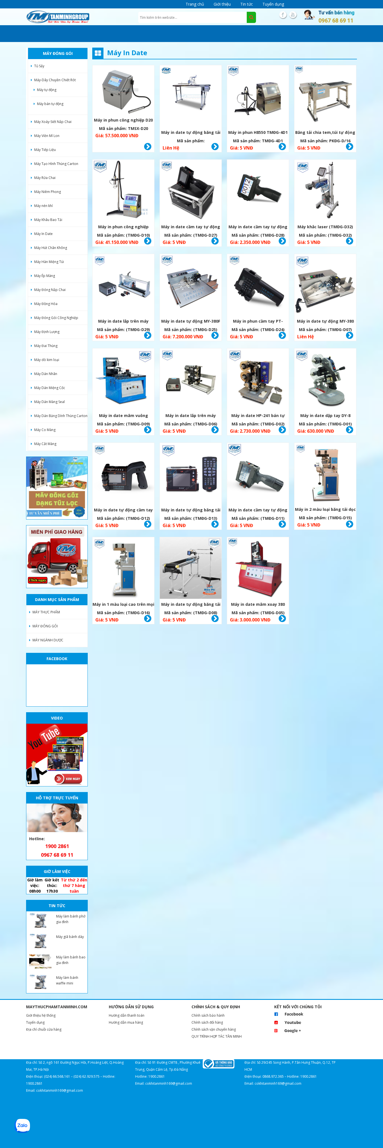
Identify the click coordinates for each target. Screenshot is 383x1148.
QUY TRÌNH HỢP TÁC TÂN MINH (217, 1036)
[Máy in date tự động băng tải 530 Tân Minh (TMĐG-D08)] (191, 568)
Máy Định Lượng (46, 331)
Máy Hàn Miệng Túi (49, 261)
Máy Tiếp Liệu (45, 149)
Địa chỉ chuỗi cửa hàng (43, 1029)
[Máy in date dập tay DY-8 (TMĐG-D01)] (325, 379)
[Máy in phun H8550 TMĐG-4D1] (258, 96)
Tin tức (246, 4)
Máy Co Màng (45, 429)
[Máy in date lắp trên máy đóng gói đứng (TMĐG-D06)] (191, 379)
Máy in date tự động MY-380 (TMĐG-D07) (325, 321)
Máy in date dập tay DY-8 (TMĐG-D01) (325, 416)
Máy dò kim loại (46, 359)
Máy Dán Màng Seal (49, 401)
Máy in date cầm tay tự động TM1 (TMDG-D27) (190, 227)
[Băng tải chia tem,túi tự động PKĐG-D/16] (325, 96)
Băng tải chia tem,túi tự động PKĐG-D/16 (325, 133)
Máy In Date (43, 233)
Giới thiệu (222, 4)
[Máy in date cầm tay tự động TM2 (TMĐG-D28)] (258, 191)
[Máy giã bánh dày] (40, 941)
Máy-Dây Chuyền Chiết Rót (55, 80)
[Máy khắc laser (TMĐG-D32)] (325, 191)
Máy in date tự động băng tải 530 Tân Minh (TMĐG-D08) (190, 605)
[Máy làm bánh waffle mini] (40, 982)
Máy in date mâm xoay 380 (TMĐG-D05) (258, 605)
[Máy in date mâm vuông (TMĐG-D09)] (123, 379)
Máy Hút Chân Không (50, 247)
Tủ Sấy (39, 66)
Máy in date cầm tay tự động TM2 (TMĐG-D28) (258, 227)
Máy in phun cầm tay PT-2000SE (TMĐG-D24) (258, 321)
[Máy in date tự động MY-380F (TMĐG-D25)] (191, 285)
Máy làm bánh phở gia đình (70, 919)
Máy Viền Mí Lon (46, 135)
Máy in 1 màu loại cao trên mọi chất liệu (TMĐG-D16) (123, 605)
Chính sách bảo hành (208, 1015)
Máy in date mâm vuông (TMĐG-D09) (123, 416)
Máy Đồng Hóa (45, 303)
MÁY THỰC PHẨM (46, 612)
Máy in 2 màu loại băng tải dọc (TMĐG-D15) (325, 510)
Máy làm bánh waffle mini (67, 980)
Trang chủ (195, 4)
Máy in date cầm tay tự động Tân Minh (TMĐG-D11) (258, 510)
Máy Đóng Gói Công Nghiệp (56, 317)
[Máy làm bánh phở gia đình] (40, 921)
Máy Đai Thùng (45, 345)
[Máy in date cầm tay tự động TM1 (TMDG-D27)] (191, 191)
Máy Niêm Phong (47, 191)
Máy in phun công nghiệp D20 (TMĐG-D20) (123, 120)
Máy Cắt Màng (45, 443)
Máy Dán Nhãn (45, 373)
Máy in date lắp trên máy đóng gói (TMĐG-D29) (123, 321)
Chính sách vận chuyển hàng (214, 1029)
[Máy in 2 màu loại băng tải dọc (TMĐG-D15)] (325, 474)
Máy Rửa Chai (45, 177)
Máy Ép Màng (44, 275)
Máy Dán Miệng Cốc (49, 387)
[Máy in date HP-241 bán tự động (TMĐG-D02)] (258, 379)
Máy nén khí (43, 205)
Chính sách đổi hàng (207, 1022)
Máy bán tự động (50, 103)
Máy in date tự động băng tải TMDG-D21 (190, 133)
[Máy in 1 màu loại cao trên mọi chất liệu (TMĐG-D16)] (123, 568)
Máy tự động (46, 89)
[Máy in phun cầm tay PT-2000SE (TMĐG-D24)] (258, 285)
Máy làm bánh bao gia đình (71, 960)
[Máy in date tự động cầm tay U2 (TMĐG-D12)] (123, 474)
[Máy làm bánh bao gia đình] (40, 961)
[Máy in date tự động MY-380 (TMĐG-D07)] (325, 285)
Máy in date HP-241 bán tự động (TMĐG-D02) (258, 416)
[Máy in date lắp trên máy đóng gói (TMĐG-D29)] (123, 285)
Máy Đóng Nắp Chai (50, 289)
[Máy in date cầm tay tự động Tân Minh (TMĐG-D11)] (258, 474)
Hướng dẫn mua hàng (126, 1022)
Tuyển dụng (273, 4)
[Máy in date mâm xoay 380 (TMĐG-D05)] (258, 568)
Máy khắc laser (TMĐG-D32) (325, 226)
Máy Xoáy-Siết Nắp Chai (52, 121)
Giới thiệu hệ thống (41, 1015)
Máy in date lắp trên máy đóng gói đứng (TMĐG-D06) (190, 416)
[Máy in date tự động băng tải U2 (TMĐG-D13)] (191, 474)
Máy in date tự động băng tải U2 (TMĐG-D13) (190, 510)
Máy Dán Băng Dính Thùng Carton (60, 415)
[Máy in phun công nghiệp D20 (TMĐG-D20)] (123, 90)
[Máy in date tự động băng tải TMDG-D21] (191, 96)
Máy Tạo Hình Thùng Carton (56, 163)
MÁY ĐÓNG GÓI (45, 626)
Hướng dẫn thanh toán (126, 1015)
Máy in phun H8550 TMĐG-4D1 (258, 132)
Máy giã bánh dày (70, 936)
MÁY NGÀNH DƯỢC (48, 640)
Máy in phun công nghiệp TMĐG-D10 (123, 227)
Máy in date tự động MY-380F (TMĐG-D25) (190, 321)
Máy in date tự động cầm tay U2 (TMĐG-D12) (123, 510)
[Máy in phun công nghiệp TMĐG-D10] (123, 191)
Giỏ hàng (147, 147)
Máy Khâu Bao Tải (48, 219)
